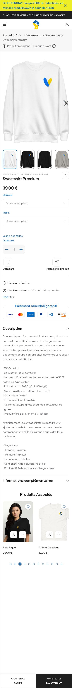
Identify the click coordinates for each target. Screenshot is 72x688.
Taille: (6, 212)
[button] (11, 564)
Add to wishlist (65, 175)
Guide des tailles (13, 236)
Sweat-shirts (52, 35)
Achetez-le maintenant (54, 680)
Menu (4, 25)
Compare (8, 268)
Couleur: (8, 195)
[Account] (67, 24)
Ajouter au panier (18, 680)
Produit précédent (18, 46)
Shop (19, 35)
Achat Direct (34, 534)
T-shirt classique (25, 547)
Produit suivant (42, 46)
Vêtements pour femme (33, 35)
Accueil (7, 35)
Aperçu (25, 534)
